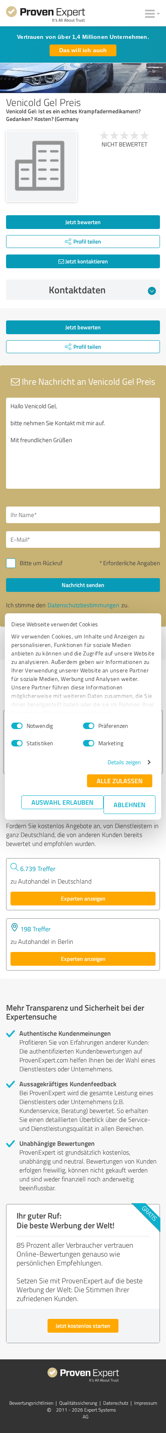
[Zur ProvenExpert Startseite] (45, 15)
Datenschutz (115, 1402)
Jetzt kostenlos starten (83, 1325)
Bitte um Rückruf (41, 563)
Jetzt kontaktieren (86, 261)
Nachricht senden (83, 585)
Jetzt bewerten (83, 222)
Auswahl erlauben (62, 802)
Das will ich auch (83, 50)
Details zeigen (124, 762)
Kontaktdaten (77, 290)
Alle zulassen (120, 780)
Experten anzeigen (83, 898)
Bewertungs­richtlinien (31, 1402)
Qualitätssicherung (78, 1402)
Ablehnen (129, 804)
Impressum (145, 1402)
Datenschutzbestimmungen (83, 605)
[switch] (88, 726)
